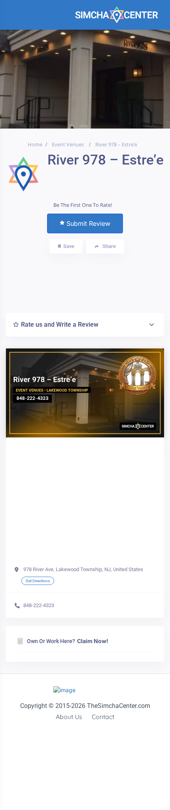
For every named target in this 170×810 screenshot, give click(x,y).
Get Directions (38, 581)
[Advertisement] (94, 281)
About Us (69, 717)
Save (68, 246)
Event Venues (68, 144)
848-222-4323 (38, 605)
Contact (103, 717)
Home (35, 144)
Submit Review (88, 223)
